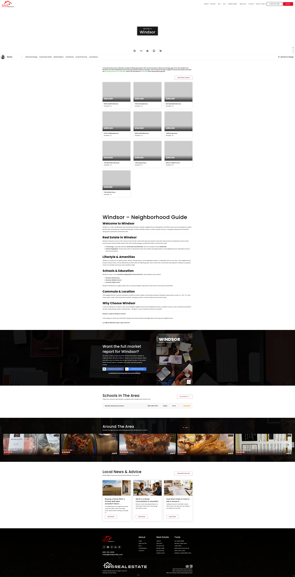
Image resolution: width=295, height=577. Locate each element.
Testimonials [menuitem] (143, 548)
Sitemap (105, 573)
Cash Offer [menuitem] (177, 546)
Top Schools (69, 57)
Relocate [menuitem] (159, 543)
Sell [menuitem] (224, 4)
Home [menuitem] (140, 541)
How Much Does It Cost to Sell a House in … (177, 500)
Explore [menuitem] (213, 4)
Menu (288, 4)
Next (288, 444)
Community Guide (45, 57)
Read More (111, 516)
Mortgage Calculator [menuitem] (181, 548)
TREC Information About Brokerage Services (179, 573)
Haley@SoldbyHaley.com (113, 554)
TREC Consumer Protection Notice (182, 571)
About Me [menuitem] (243, 4)
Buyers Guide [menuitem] (160, 548)
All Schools (184, 396)
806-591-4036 (275, 4)
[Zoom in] (293, 48)
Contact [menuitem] (251, 4)
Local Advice (93, 57)
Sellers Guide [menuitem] (160, 553)
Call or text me (109, 323)
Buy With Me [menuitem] (160, 546)
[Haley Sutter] (3, 57)
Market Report (59, 57)
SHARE (56, 435)
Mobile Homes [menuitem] (232, 4)
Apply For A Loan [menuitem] (179, 550)
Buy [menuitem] (219, 4)
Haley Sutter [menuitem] (142, 543)
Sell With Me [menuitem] (160, 550)
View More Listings (183, 77)
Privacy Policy (112, 573)
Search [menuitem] (206, 4)
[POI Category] (134, 51)
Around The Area (81, 57)
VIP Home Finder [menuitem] (179, 541)
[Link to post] (117, 488)
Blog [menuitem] (140, 546)
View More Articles (183, 473)
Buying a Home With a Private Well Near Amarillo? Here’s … (115, 501)
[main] (147, 268)
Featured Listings (31, 57)
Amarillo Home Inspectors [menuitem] (182, 553)
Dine (186, 427)
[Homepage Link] (8, 4)
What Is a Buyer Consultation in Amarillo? (147, 500)
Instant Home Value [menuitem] (180, 543)
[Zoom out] (293, 50)
